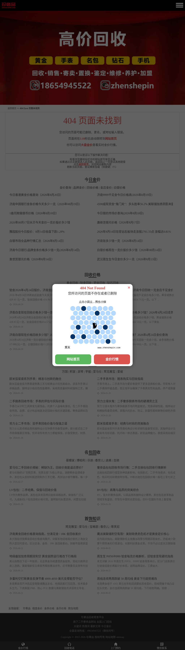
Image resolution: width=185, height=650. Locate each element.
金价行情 (112, 359)
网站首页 (73, 359)
